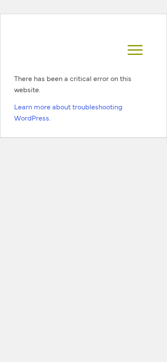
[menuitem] (131, 50)
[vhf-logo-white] (75, 50)
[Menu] (131, 50)
